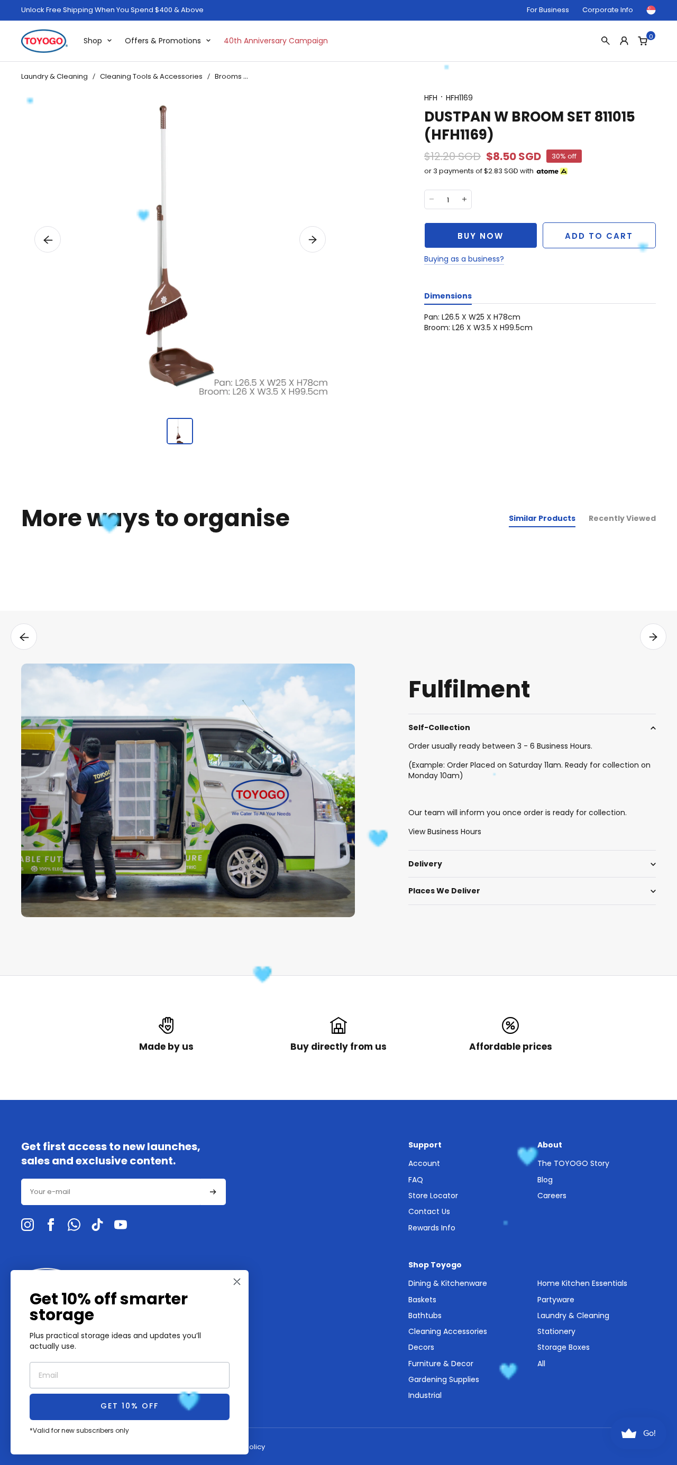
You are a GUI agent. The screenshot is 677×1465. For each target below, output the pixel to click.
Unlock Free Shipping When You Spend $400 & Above (112, 10)
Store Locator (433, 1195)
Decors (421, 1347)
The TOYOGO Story (573, 1163)
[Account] (624, 40)
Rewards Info (431, 1228)
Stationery (556, 1331)
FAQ (415, 1179)
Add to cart (599, 235)
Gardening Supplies (443, 1379)
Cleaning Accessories (447, 1331)
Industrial (425, 1395)
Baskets (422, 1299)
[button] (47, 239)
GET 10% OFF (129, 1407)
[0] (642, 40)
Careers (551, 1195)
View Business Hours (444, 831)
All (541, 1363)
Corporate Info (607, 10)
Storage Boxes (563, 1347)
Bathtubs (425, 1315)
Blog (545, 1179)
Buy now (481, 235)
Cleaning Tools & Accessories (151, 76)
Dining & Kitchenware (447, 1283)
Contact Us (429, 1211)
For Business (548, 10)
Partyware (555, 1299)
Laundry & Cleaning (54, 76)
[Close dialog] (237, 1281)
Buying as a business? (464, 259)
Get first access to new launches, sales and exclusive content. (110, 1154)
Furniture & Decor (440, 1363)
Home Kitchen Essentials (582, 1283)
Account (424, 1163)
